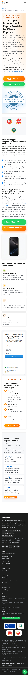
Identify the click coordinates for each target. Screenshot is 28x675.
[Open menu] (24, 2)
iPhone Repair (5, 558)
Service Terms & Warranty (8, 665)
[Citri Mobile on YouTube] (10, 546)
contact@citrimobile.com (12, 542)
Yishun (7, 487)
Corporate (4, 582)
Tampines (8, 466)
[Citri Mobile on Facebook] (3, 546)
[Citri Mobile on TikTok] (14, 546)
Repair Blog (5, 590)
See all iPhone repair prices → (13, 228)
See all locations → (10, 497)
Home (3, 8)
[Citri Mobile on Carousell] (18, 546)
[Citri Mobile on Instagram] (6, 546)
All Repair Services (7, 556)
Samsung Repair (6, 563)
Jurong (7, 477)
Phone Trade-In (6, 568)
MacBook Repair (6, 561)
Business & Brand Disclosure (8, 663)
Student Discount (6, 571)
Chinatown (8, 456)
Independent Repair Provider (9, 580)
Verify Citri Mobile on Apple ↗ (13, 78)
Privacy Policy (20, 663)
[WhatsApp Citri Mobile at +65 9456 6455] (25, 672)
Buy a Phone (5, 566)
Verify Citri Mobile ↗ (12, 425)
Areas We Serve (6, 587)
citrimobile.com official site (8, 653)
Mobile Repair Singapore (8, 553)
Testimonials (5, 585)
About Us (4, 577)
